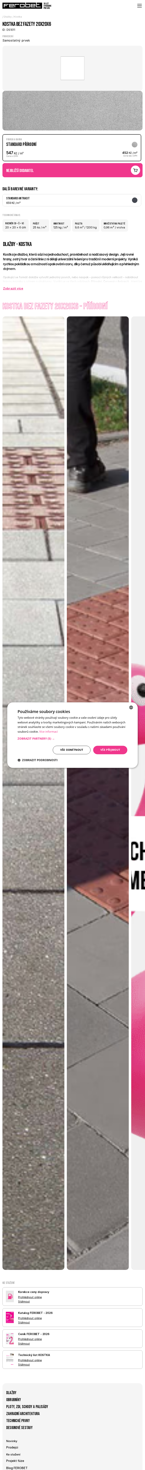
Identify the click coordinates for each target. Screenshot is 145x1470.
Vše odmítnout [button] (71, 750)
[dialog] (72, 735)
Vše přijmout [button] (110, 750)
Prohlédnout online (30, 1297)
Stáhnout (24, 1301)
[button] (72, 738)
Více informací (48, 732)
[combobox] (131, 707)
